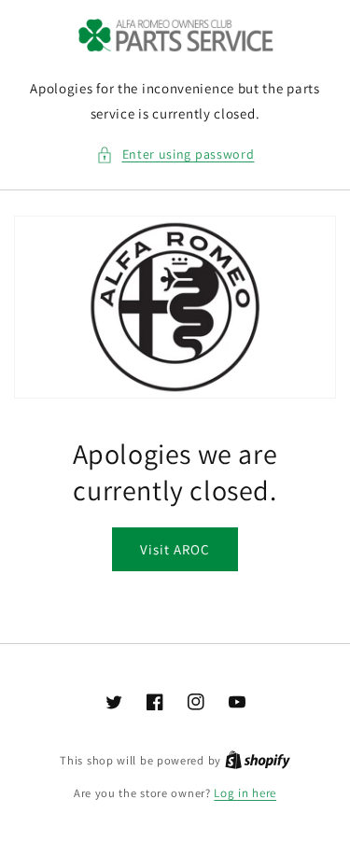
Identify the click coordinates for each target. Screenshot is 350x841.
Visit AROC (175, 549)
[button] (175, 154)
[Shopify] (257, 760)
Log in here (245, 793)
